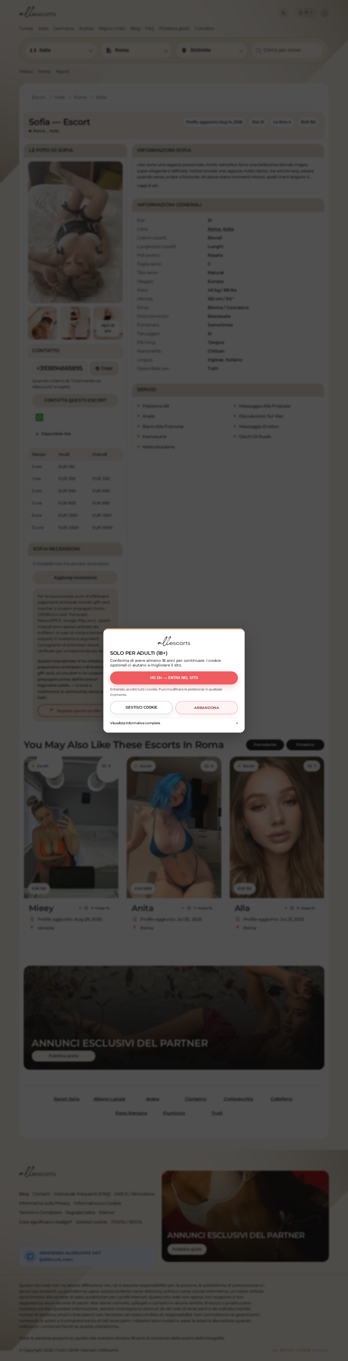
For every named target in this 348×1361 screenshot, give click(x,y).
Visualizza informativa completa (135, 723)
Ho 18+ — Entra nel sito (174, 678)
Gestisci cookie (141, 707)
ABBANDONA (206, 707)
